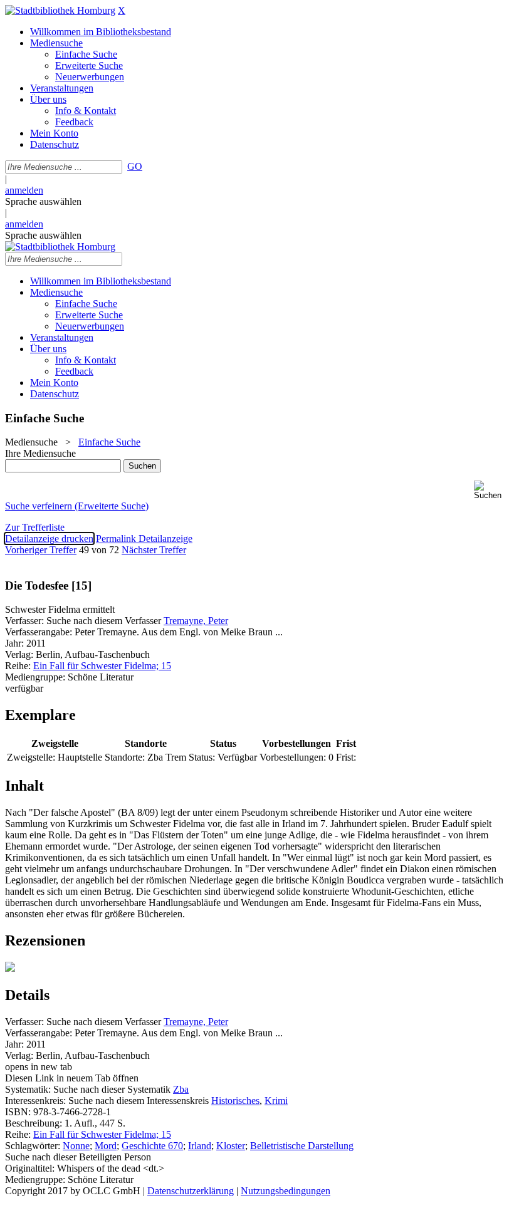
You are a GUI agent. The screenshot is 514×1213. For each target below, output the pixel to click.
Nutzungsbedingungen (285, 1190)
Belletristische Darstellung (302, 1145)
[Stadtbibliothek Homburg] (60, 10)
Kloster (230, 1145)
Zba (181, 1089)
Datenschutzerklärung (190, 1190)
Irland (199, 1145)
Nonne (76, 1145)
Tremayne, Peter (196, 620)
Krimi (276, 1100)
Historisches (235, 1100)
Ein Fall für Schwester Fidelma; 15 (102, 665)
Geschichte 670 (152, 1145)
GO (134, 166)
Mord (106, 1145)
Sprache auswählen (43, 201)
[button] (491, 490)
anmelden (24, 190)
